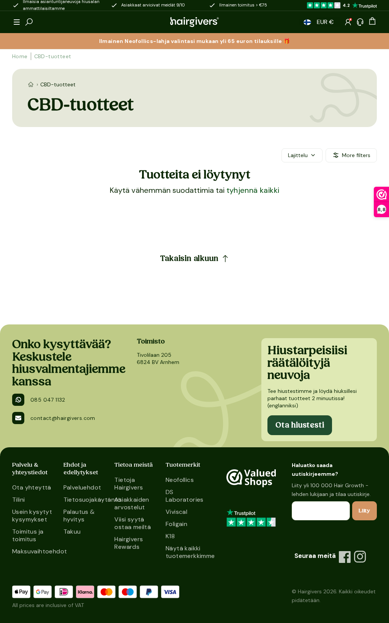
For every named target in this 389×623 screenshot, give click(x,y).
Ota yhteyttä (31, 487)
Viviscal (176, 512)
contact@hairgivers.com (62, 418)
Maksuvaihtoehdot (34, 551)
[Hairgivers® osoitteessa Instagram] (360, 557)
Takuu (72, 532)
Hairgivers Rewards (128, 543)
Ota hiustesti (299, 425)
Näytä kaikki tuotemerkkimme (188, 552)
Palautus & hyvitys (79, 515)
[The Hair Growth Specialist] (194, 22)
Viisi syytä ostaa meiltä (132, 523)
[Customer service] (360, 22)
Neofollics (180, 480)
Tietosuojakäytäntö (86, 500)
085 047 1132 (47, 399)
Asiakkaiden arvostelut (131, 503)
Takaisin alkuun (189, 259)
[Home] (30, 84)
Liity (364, 510)
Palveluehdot (82, 487)
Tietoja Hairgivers (128, 483)
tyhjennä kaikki (253, 190)
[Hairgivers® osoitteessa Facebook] (345, 557)
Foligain (176, 524)
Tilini (18, 500)
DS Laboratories (185, 496)
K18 (170, 536)
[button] (16, 22)
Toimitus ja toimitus (27, 535)
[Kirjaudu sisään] (348, 22)
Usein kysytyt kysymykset (32, 515)
